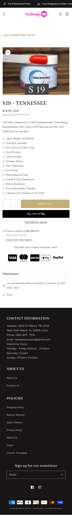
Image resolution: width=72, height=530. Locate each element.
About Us (12, 378)
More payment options (36, 222)
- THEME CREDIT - (39, 508)
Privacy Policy (14, 430)
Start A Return (15, 422)
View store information (19, 239)
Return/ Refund (15, 415)
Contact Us (13, 385)
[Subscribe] (61, 474)
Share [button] (9, 294)
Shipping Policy (15, 407)
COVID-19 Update (17, 453)
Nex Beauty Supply (23, 508)
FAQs (10, 445)
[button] (4, 14)
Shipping (6, 114)
